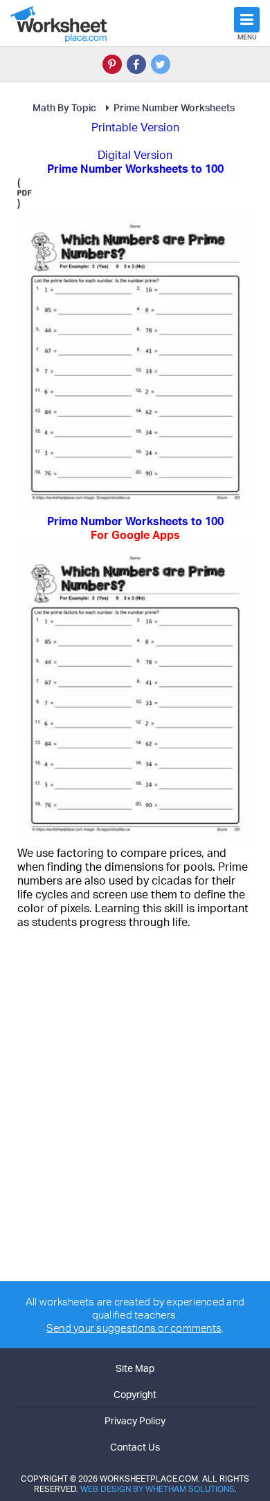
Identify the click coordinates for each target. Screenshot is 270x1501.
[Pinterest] (112, 64)
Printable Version (135, 127)
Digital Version (135, 155)
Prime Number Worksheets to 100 (135, 528)
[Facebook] (136, 64)
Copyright (135, 1394)
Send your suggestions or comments (134, 1327)
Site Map (135, 1368)
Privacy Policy (135, 1420)
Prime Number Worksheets (174, 107)
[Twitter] (160, 64)
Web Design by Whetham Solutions (157, 1489)
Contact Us (135, 1447)
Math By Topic (64, 107)
